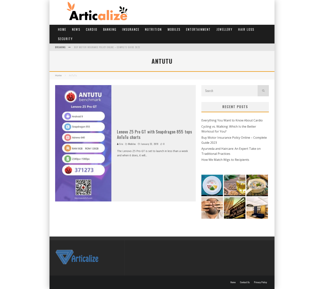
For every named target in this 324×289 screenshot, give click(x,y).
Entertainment (198, 29)
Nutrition (153, 29)
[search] (263, 90)
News (76, 29)
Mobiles (174, 29)
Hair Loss (246, 29)
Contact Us (245, 282)
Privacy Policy (260, 282)
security (65, 39)
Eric (121, 143)
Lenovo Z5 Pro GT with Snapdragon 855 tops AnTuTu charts (154, 134)
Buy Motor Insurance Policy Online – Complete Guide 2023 (107, 47)
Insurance (130, 29)
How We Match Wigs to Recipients (225, 160)
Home (62, 29)
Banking (110, 29)
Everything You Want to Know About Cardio (232, 120)
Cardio (91, 29)
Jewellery (224, 29)
